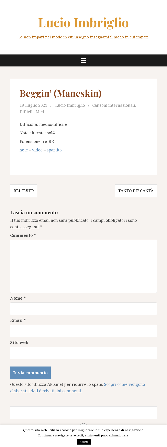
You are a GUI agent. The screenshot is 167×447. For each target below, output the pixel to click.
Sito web (19, 342)
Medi (40, 111)
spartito (54, 150)
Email (18, 320)
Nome (18, 298)
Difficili (27, 111)
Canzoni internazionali (113, 105)
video (37, 150)
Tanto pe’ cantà (136, 191)
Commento (23, 235)
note (24, 150)
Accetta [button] (84, 441)
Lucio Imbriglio (83, 22)
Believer (23, 191)
